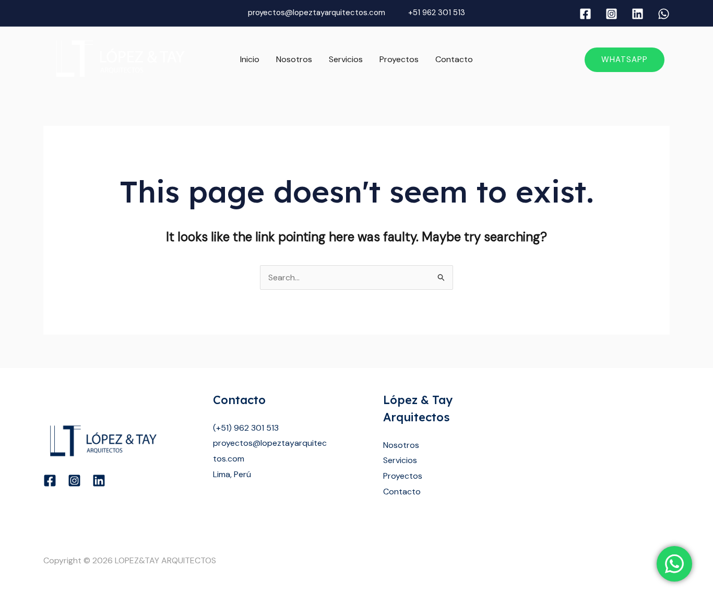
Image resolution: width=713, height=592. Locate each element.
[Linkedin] (638, 14)
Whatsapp (624, 59)
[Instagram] (611, 14)
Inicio (249, 59)
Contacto (454, 59)
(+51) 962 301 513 (246, 427)
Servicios (346, 59)
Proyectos (399, 59)
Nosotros (294, 59)
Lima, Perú (232, 474)
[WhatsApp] (664, 14)
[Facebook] (585, 14)
